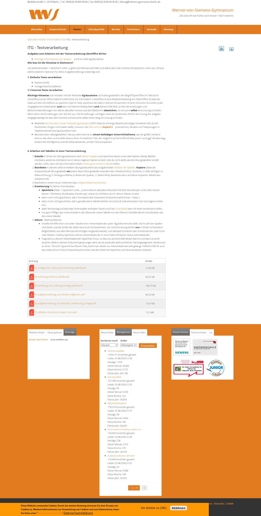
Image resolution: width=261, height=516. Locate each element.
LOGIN (229, 503)
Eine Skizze (121, 208)
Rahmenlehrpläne (117, 403)
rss (210, 332)
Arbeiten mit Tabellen (124, 167)
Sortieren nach (109, 340)
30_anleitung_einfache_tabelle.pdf (51, 276)
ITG (62, 39)
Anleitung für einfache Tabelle (97, 163)
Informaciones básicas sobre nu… (125, 429)
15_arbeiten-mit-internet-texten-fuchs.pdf (55, 312)
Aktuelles (36, 29)
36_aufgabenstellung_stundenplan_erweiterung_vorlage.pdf (65, 303)
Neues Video (139, 332)
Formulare (133, 29)
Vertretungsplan (116, 350)
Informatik (53, 39)
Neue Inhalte (107, 332)
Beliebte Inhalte (37, 332)
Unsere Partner (181, 331)
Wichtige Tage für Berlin (39, 340)
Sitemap (168, 29)
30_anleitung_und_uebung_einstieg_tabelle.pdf (58, 285)
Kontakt (151, 29)
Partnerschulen (198, 332)
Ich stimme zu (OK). (154, 507)
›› (144, 487)
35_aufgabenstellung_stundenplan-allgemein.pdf (59, 294)
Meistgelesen (123, 331)
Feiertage (70, 331)
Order (123, 340)
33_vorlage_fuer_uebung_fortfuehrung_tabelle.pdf (60, 267)
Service (116, 29)
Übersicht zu (102, 127)
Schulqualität (96, 29)
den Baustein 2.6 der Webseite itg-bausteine (68, 123)
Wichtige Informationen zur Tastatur (54, 59)
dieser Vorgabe (90, 156)
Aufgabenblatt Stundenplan (91, 182)
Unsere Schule (57, 29)
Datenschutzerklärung (49, 513)
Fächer (77, 29)
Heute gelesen (55, 332)
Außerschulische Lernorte (121, 455)
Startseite (32, 39)
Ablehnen (179, 508)
